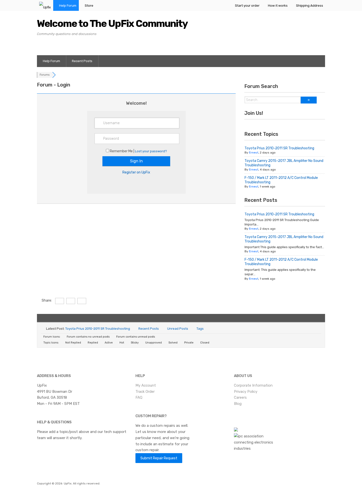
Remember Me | (122, 151)
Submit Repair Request (158, 458)
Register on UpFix (136, 172)
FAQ (138, 397)
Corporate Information (253, 385)
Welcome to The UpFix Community (112, 23)
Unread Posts (177, 328)
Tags (200, 328)
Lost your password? (151, 151)
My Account (145, 385)
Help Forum (67, 5)
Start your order (247, 5)
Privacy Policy (245, 391)
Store (89, 5)
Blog (238, 403)
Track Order (145, 391)
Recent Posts (82, 61)
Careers (240, 397)
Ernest (253, 152)
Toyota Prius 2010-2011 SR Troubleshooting (279, 148)
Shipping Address (309, 5)
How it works (278, 5)
